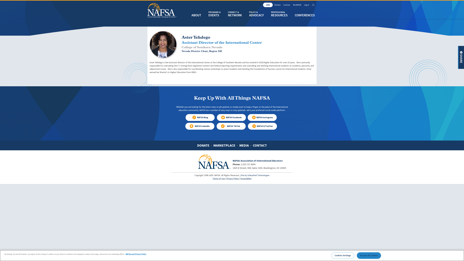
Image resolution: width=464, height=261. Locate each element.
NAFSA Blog (202, 117)
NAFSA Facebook (234, 117)
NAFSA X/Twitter (265, 126)
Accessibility (245, 178)
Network (235, 15)
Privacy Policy (232, 178)
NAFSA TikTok (233, 126)
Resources (279, 15)
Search (313, 5)
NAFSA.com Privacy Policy (136, 254)
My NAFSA (297, 5)
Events (213, 15)
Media (244, 145)
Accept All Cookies (369, 255)
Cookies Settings (343, 255)
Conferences (305, 15)
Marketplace (224, 145)
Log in (306, 5)
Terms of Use (219, 178)
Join (268, 4)
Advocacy (256, 15)
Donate (277, 5)
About (196, 15)
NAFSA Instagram (264, 117)
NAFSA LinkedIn (202, 126)
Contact (286, 5)
